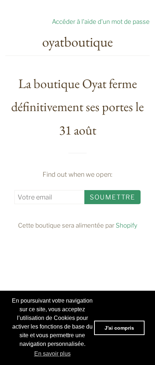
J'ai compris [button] (119, 328)
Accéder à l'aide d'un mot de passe (101, 21)
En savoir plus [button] (52, 354)
